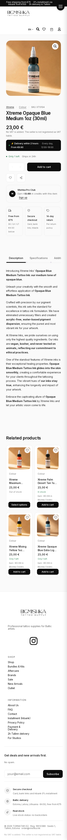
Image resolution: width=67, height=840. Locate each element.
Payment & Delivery (14, 728)
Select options (19, 504)
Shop (11, 662)
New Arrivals (15, 683)
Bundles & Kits (16, 666)
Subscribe (53, 774)
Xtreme (10, 107)
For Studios (14, 738)
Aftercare (13, 670)
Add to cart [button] (48, 504)
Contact (12, 713)
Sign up (23, 197)
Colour (22, 107)
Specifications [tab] (39, 258)
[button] (37, 29)
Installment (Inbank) (19, 718)
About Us (13, 705)
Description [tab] (16, 258)
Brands (12, 675)
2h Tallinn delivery (18, 733)
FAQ (10, 709)
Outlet (11, 688)
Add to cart (44, 166)
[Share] (21, 177)
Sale (10, 679)
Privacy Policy (16, 722)
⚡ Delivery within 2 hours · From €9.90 (32, 145)
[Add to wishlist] (10, 177)
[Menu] (60, 6)
